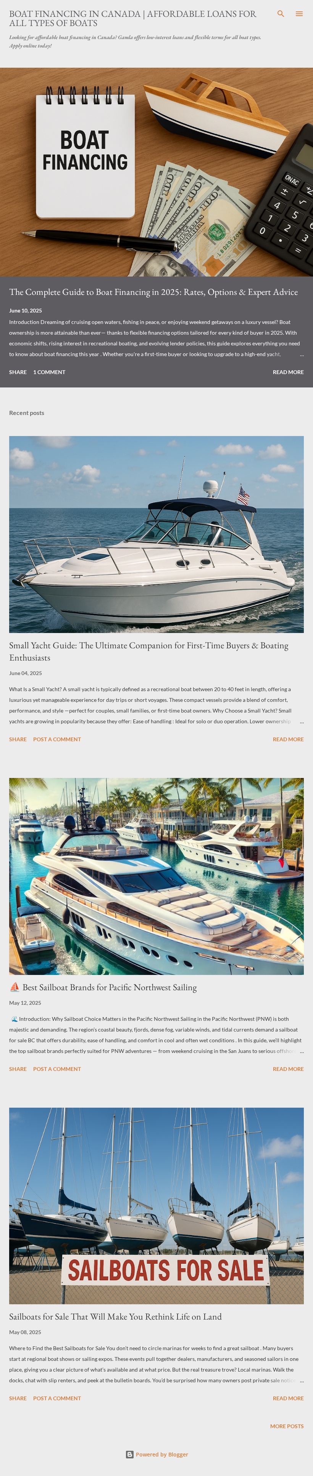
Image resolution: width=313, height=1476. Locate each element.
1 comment (49, 372)
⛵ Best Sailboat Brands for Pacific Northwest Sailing (103, 987)
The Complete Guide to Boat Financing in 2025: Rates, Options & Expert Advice (153, 292)
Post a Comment (57, 739)
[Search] (281, 13)
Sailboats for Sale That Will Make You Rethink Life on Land (115, 1316)
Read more (288, 372)
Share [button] (18, 372)
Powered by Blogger (161, 1454)
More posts (287, 1426)
